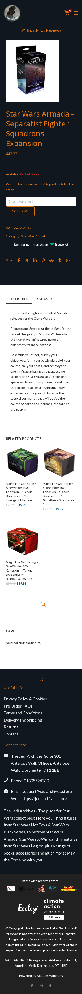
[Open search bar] (43, 604)
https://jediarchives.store (44, 798)
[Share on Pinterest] (43, 260)
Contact (11, 733)
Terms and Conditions (23, 712)
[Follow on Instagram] (41, 985)
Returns (11, 726)
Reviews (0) (44, 299)
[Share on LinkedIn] (35, 260)
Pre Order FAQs (18, 705)
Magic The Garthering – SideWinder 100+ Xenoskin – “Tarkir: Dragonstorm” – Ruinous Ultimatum (22, 570)
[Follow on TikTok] (50, 985)
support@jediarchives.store (47, 791)
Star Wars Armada (33, 236)
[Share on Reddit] (51, 260)
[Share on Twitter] (27, 260)
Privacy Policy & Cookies (25, 698)
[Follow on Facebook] (31, 985)
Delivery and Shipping (23, 719)
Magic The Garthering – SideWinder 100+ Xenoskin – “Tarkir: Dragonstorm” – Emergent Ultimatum (22, 492)
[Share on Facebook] (18, 260)
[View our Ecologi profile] (41, 909)
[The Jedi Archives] (12, 13)
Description (19, 299)
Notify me (20, 211)
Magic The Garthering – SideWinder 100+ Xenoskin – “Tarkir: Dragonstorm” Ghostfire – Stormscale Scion (59, 494)
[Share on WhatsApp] (68, 260)
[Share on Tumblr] (59, 260)
